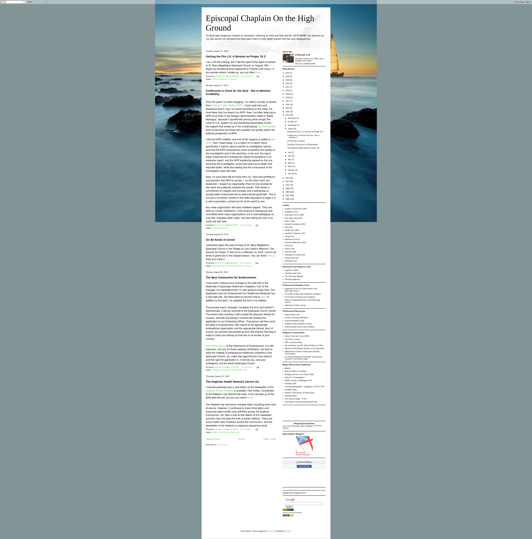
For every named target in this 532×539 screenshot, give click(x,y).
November (292, 118)
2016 (288, 104)
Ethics (287, 221)
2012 (288, 178)
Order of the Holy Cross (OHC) (297, 336)
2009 (288, 188)
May (290, 159)
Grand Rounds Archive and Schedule (299, 327)
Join (284, 426)
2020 (288, 90)
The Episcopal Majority (294, 276)
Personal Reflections (220, 79)
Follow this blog (304, 466)
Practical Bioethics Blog (294, 321)
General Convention (293, 224)
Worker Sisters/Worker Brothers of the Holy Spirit (304, 348)
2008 (288, 192)
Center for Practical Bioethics (296, 318)
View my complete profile (305, 64)
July (290, 152)
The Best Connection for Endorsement (231, 277)
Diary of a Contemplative (295, 377)
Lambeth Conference (293, 233)
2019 (288, 94)
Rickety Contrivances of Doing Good (299, 393)
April (290, 163)
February (291, 170)
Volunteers (289, 261)
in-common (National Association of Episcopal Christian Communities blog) (303, 358)
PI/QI (287, 245)
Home (241, 439)
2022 (288, 83)
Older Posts (269, 439)
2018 (288, 97)
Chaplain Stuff (290, 384)
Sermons (233, 79)
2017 (288, 101)
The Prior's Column (292, 339)
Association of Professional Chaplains (300, 297)
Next (302, 426)
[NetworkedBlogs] (304, 462)
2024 (288, 76)
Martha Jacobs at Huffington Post (298, 380)
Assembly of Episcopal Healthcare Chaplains (303, 294)
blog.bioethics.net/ (292, 315)
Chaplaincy (216, 370)
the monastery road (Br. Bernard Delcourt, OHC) (304, 345)
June (290, 156)
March (290, 166)
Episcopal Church (219, 266)
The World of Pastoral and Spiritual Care (301, 402)
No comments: (247, 76)
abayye (288, 368)
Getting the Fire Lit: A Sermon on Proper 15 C (236, 56)
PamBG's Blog (291, 390)
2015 (288, 108)
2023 (288, 80)
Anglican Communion (220, 432)
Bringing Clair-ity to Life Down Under (299, 374)
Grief (287, 227)
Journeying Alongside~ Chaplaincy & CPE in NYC (305, 387)
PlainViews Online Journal (295, 305)
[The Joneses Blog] (304, 455)
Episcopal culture (292, 218)
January (291, 173)
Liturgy (287, 236)
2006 (288, 199)
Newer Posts (213, 439)
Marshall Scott (304, 55)
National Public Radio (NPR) (227, 105)
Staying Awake (291, 396)
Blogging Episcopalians (304, 423)
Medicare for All (291, 239)
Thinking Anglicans (292, 279)
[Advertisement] (295, 413)
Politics (288, 249)
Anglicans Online (291, 270)
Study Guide (290, 258)
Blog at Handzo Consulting (295, 371)
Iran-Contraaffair (267, 126)
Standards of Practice (293, 255)
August (291, 129)
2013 (288, 115)
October (291, 122)
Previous (295, 426)
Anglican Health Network (219, 390)
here (258, 72)
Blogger (288, 531)
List (288, 426)
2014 (288, 112)
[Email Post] (257, 76)
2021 (288, 87)
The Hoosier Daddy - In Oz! (296, 399)
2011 (288, 181)
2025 (288, 73)
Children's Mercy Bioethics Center (298, 324)
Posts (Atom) (222, 445)
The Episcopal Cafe (293, 273)
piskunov (270, 531)
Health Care (242, 370)
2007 (288, 196)
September (292, 125)
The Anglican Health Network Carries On (232, 381)
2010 (288, 185)
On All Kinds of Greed (220, 239)
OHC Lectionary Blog (293, 342)
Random (309, 426)
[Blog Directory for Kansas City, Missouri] (288, 516)
